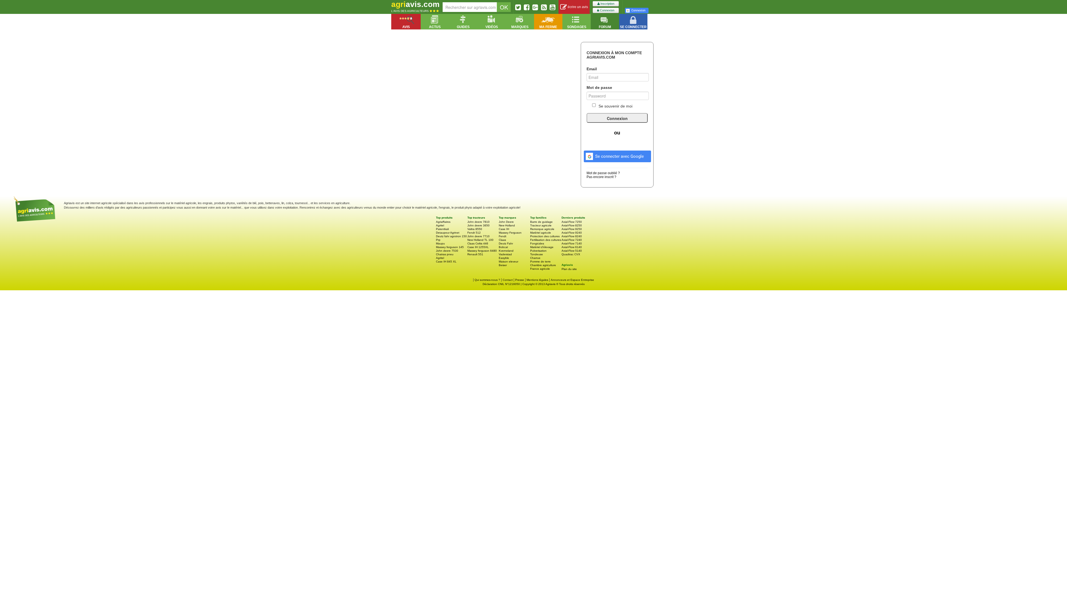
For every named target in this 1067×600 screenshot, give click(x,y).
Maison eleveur (508, 261)
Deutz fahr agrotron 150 (451, 236)
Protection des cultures (545, 236)
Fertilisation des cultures (545, 239)
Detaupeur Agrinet (447, 232)
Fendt (502, 236)
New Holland (507, 225)
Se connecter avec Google (619, 156)
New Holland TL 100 (480, 239)
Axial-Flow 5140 (572, 250)
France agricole (540, 268)
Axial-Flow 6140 (572, 247)
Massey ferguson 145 (450, 247)
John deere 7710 (478, 236)
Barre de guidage (541, 221)
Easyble (504, 257)
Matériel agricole (540, 232)
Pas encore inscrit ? (601, 177)
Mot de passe (599, 87)
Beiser (503, 265)
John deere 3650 (478, 225)
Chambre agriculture (543, 265)
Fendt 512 (474, 232)
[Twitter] (518, 7)
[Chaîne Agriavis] (552, 7)
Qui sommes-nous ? (487, 279)
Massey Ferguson (510, 232)
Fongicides (537, 243)
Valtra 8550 (474, 229)
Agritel (440, 225)
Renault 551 (475, 254)
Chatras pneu (444, 254)
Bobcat (503, 247)
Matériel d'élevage (542, 247)
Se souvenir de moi (615, 106)
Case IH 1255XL (478, 247)
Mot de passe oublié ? (603, 173)
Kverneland (506, 250)
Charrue (535, 257)
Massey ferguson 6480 (482, 250)
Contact (508, 279)
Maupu (440, 243)
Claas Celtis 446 (477, 243)
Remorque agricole (542, 229)
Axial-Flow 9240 (572, 232)
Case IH (504, 229)
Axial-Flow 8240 (572, 236)
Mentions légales (537, 279)
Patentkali (442, 229)
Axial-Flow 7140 (572, 243)
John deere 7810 (478, 221)
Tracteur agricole (541, 225)
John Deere (506, 221)
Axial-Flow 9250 (572, 229)
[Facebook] (527, 7)
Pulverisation (538, 250)
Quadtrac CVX (571, 254)
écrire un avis (577, 7)
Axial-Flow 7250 (572, 221)
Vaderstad (505, 254)
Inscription (607, 3)
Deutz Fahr (506, 243)
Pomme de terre (540, 261)
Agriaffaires (443, 221)
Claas (502, 239)
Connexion (606, 10)
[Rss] (544, 7)
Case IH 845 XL (446, 261)
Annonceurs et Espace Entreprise (572, 279)
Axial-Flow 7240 (572, 239)
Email (592, 69)
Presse (519, 279)
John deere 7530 (447, 250)
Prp (438, 239)
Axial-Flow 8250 (572, 225)
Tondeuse (536, 254)
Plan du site (569, 269)
